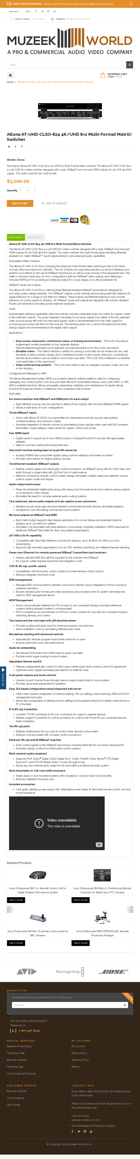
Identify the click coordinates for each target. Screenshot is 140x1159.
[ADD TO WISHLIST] (130, 134)
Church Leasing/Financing (21, 1073)
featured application (37, 348)
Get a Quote (13, 1104)
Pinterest (22, 146)
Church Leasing (15, 1098)
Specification (35, 237)
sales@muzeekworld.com (86, 1120)
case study (112, 348)
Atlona (21, 159)
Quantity (12, 190)
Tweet (9, 146)
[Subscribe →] (125, 1005)
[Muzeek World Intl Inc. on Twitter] (42, 11)
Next (129, 908)
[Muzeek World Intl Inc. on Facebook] (36, 11)
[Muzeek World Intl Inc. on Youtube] (54, 11)
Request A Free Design (19, 1046)
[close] (131, 4)
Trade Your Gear (16, 1053)
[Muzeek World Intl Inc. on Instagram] (48, 11)
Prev (10, 908)
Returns (76, 1066)
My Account (78, 1046)
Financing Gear (15, 1066)
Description (16, 237)
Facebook (15, 146)
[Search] (129, 64)
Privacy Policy (79, 1053)
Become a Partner (16, 1060)
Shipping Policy (80, 1060)
